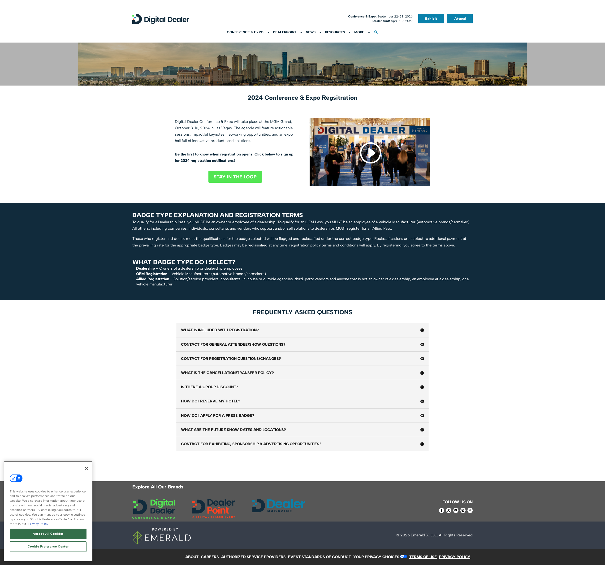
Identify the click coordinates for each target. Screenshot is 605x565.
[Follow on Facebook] (441, 510)
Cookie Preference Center (48, 546)
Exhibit (431, 19)
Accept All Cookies (48, 533)
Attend (460, 19)
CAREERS (210, 557)
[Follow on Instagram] (463, 510)
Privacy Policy (38, 524)
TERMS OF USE (423, 557)
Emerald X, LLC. (424, 535)
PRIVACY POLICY (454, 557)
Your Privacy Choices (376, 557)
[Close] (86, 468)
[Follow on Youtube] (455, 510)
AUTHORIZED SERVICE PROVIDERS (253, 557)
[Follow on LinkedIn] (470, 510)
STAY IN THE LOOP (235, 177)
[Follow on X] (448, 510)
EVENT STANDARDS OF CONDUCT (319, 557)
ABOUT (192, 557)
